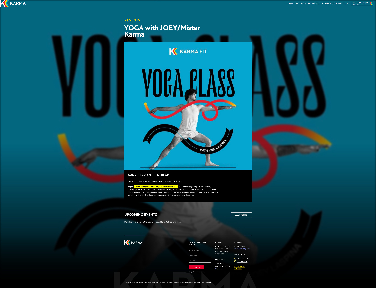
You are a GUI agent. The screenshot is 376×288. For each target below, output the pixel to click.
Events (303, 3)
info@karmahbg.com (242, 249)
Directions (219, 269)
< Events (132, 20)
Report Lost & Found (239, 267)
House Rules (337, 3)
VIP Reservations (314, 3)
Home (291, 3)
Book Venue (326, 3)
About (297, 3)
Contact (347, 3)
